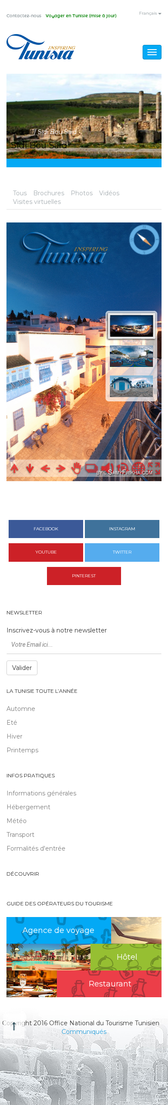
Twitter (122, 552)
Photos (82, 193)
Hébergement (28, 807)
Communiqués (84, 1032)
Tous (20, 193)
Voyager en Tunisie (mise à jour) (81, 16)
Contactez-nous (23, 16)
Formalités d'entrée (35, 848)
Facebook (46, 529)
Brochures (48, 193)
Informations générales (41, 793)
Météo (16, 821)
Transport (20, 835)
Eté (11, 722)
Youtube (46, 552)
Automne (20, 709)
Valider (22, 668)
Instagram (122, 529)
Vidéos (109, 193)
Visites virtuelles (37, 202)
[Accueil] (40, 47)
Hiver (14, 736)
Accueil (21, 132)
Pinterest (84, 576)
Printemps (22, 750)
